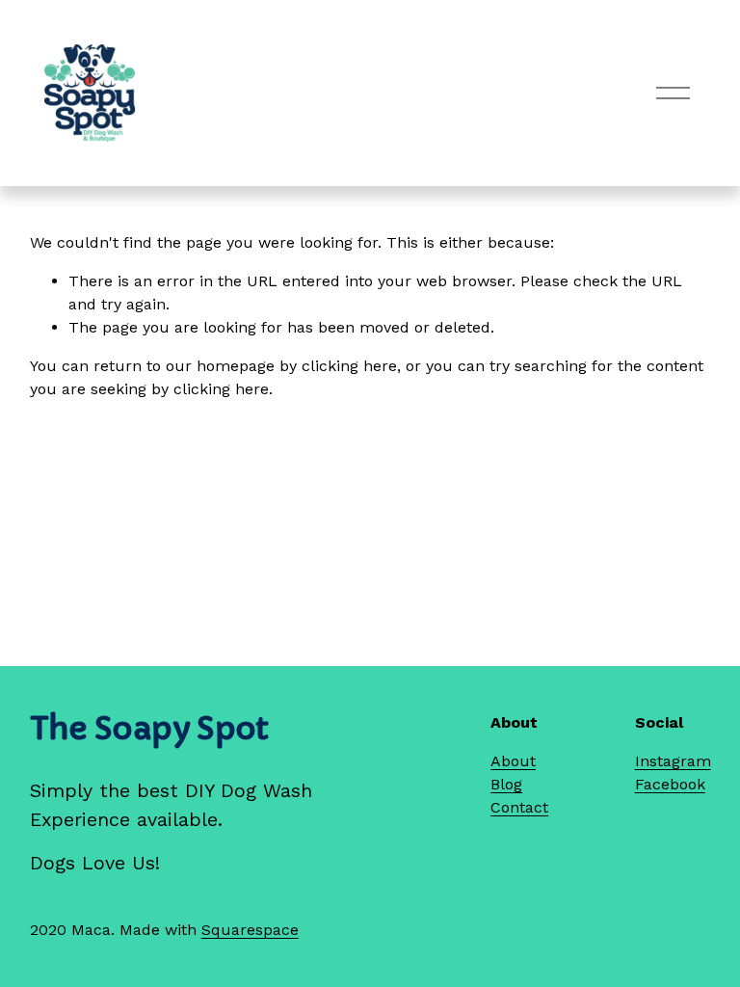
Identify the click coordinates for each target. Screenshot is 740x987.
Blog (506, 784)
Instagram (673, 761)
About (513, 761)
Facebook (670, 784)
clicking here (349, 366)
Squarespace (250, 929)
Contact (519, 807)
